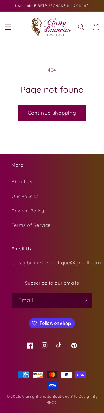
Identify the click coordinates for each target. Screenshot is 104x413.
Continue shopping (52, 113)
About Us (22, 181)
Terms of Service (31, 225)
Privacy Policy (28, 211)
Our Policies (25, 196)
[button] (8, 27)
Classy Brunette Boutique (45, 396)
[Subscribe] (84, 300)
